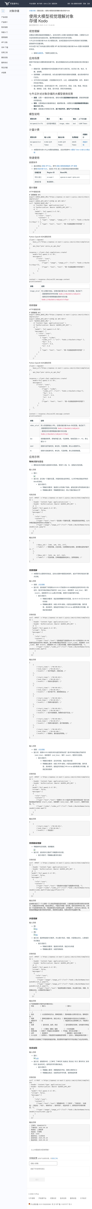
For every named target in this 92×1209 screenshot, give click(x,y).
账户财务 (39, 3)
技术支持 (63, 1198)
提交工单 (54, 1158)
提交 (37, 1179)
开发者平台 (42, 1198)
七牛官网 (31, 1198)
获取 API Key (46, 166)
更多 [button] (69, 3)
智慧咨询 (54, 3)
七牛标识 (83, 1198)
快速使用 (40, 53)
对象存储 (14, 10)
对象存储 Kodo (42, 169)
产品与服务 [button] (32, 3)
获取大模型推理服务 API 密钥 (66, 166)
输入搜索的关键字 (76, 3)
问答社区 (53, 1198)
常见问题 (4, 67)
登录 (84, 3)
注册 (88, 3)
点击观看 (41, 584)
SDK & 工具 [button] (47, 3)
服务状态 (73, 1198)
